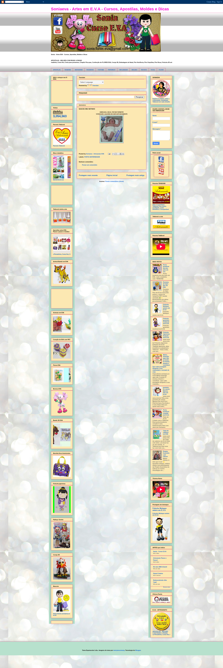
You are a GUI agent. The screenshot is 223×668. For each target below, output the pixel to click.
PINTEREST (111, 69)
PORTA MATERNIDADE (92, 157)
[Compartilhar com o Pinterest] (123, 154)
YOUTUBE (101, 69)
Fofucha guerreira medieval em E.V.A (166, 321)
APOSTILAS (57, 69)
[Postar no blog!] (115, 154)
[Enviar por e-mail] (113, 154)
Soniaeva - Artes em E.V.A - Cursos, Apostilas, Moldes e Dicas (110, 9)
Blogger (138, 650)
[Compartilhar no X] (118, 154)
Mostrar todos (166, 587)
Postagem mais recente (88, 175)
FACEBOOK (90, 69)
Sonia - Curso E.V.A (159, 551)
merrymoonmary (119, 650)
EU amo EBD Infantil (160, 567)
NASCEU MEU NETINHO (87, 109)
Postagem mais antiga (135, 175)
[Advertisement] (61, 194)
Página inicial (111, 175)
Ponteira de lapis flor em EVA (166, 284)
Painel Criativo (158, 573)
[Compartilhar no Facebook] (120, 154)
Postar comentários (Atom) (114, 181)
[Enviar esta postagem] (109, 154)
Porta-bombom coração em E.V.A (166, 412)
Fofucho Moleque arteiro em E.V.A (166, 307)
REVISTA (144, 69)
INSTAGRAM (78, 69)
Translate (95, 85)
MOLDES (134, 69)
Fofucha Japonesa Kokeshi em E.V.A (166, 335)
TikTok (153, 69)
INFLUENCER (123, 69)
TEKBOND (68, 69)
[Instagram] (161, 174)
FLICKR (161, 69)
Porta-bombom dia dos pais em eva (166, 268)
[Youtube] (161, 167)
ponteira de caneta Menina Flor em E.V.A (166, 391)
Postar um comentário (89, 165)
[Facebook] (161, 162)
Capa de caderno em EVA (166, 432)
